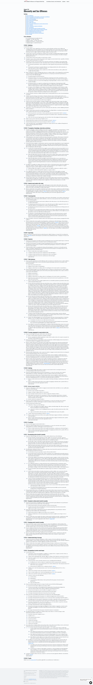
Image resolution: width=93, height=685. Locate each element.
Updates (63, 1)
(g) (24, 93)
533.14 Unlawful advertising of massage (33, 31)
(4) (26, 83)
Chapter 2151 (52, 518)
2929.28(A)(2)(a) (47, 363)
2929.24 (45, 228)
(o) (24, 121)
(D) (28, 582)
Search (68, 1)
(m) (24, 118)
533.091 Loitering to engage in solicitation (34, 26)
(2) (26, 67)
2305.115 (53, 121)
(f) (24, 72)
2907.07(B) (30, 235)
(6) (26, 570)
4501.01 (48, 413)
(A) (28, 406)
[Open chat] (90, 682)
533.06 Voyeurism (29, 21)
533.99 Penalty (29, 34)
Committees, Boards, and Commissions (53, 1)
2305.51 (54, 120)
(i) (24, 99)
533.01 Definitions (29, 15)
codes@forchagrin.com (32, 679)
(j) (24, 101)
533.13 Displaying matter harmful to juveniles (35, 30)
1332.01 (53, 570)
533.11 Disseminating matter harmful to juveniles (35, 28)
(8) (26, 573)
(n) (24, 120)
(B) (28, 321)
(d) (24, 148)
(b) (24, 53)
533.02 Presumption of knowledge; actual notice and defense (38, 16)
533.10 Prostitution (30, 27)
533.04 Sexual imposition (31, 19)
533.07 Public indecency (31, 22)
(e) (24, 61)
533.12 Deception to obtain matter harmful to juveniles (36, 29)
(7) (26, 572)
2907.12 (64, 191)
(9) (26, 575)
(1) (26, 64)
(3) (26, 69)
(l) (24, 110)
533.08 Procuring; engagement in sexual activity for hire (37, 23)
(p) (24, 123)
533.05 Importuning (30, 20)
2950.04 (57, 327)
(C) (28, 411)
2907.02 (45, 191)
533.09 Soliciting (29, 24)
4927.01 (54, 566)
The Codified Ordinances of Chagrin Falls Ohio (34, 1)
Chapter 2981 (30, 643)
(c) (24, 57)
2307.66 (31, 654)
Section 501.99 (33, 659)
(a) (24, 48)
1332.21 (53, 573)
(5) (26, 87)
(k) (24, 107)
